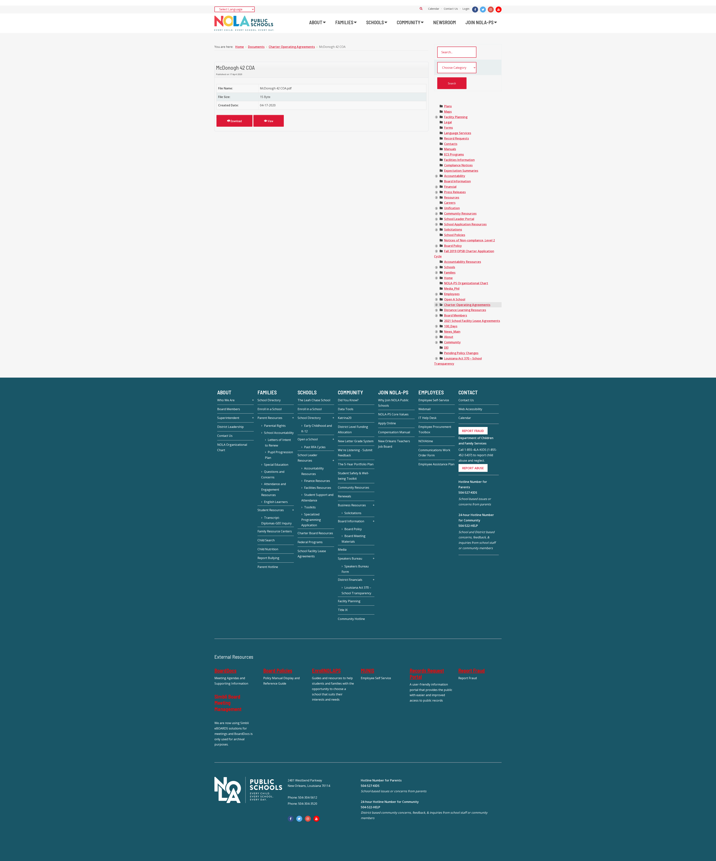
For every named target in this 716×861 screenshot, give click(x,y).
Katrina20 (344, 418)
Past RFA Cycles (315, 447)
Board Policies (277, 670)
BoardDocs (225, 670)
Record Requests (456, 138)
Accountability (454, 176)
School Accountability (279, 433)
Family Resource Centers (274, 531)
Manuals (450, 149)
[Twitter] (483, 9)
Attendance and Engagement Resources (273, 489)
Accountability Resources (462, 262)
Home (448, 278)
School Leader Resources (307, 458)
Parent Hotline (267, 567)
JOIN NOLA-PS (393, 392)
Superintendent (228, 418)
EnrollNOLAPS (326, 670)
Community (452, 342)
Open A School (454, 299)
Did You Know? (348, 400)
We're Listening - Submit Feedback (355, 453)
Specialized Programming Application (311, 519)
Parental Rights (275, 426)
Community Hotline (351, 619)
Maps (448, 112)
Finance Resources (317, 481)
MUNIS (367, 670)
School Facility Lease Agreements (312, 553)
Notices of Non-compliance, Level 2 (469, 240)
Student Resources (270, 510)
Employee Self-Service (433, 400)
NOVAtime (425, 441)
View (270, 121)
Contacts (450, 144)
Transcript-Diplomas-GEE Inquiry (276, 520)
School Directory (269, 400)
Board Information (457, 181)
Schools (449, 267)
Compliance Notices (458, 165)
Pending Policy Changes (461, 353)
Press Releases (455, 192)
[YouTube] (499, 9)
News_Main (452, 332)
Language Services (457, 133)
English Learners (276, 502)
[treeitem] (448, 106)
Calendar (433, 8)
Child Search (266, 540)
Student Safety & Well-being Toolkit (353, 476)
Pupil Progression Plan (279, 455)
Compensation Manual (394, 432)
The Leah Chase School (314, 400)
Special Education (276, 465)
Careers (450, 203)
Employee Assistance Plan (436, 464)
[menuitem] (317, 22)
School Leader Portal (459, 219)
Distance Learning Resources (465, 310)
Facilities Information (459, 160)
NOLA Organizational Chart (232, 447)
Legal (448, 122)
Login (465, 8)
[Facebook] (475, 9)
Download (236, 121)
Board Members (455, 315)
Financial (450, 187)
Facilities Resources (317, 488)
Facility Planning (455, 117)
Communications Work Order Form (434, 453)
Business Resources (352, 505)
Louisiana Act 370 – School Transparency (356, 590)
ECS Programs (454, 154)
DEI (446, 348)
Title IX (343, 610)
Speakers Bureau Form (355, 569)
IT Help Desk (427, 418)
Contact (468, 392)
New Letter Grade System (355, 441)
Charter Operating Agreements (467, 305)
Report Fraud (471, 670)
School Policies (454, 235)
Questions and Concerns (272, 474)
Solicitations (453, 229)
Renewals (344, 496)
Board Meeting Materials (353, 539)
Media (342, 549)
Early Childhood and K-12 (316, 428)
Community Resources (460, 213)
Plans (448, 106)
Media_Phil (451, 289)
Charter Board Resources (315, 533)
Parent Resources (269, 418)
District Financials (350, 580)
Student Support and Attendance (317, 497)
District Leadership (230, 427)
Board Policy (453, 246)
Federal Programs (310, 542)
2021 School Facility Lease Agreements (472, 321)
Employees (452, 294)
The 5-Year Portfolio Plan (355, 464)
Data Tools (345, 409)
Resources (451, 197)
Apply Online (387, 423)
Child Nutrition (267, 549)
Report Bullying (268, 558)
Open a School (308, 439)
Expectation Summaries (461, 171)
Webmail (424, 409)
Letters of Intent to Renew (278, 442)
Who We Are (226, 400)
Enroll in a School (269, 409)
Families (450, 272)
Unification (452, 208)
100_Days (450, 326)
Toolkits (310, 507)
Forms (448, 128)
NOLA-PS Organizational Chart (466, 283)
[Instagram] (491, 9)
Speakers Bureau (350, 558)
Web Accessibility (470, 409)
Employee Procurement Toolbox (434, 429)
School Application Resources (465, 224)
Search (421, 8)
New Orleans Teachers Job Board (394, 444)
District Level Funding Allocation (353, 429)
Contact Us (451, 8)
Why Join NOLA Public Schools (393, 403)
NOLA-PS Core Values (393, 414)
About (448, 337)
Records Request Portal (427, 673)
